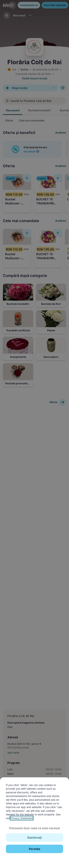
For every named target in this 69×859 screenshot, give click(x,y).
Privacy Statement (21, 818)
